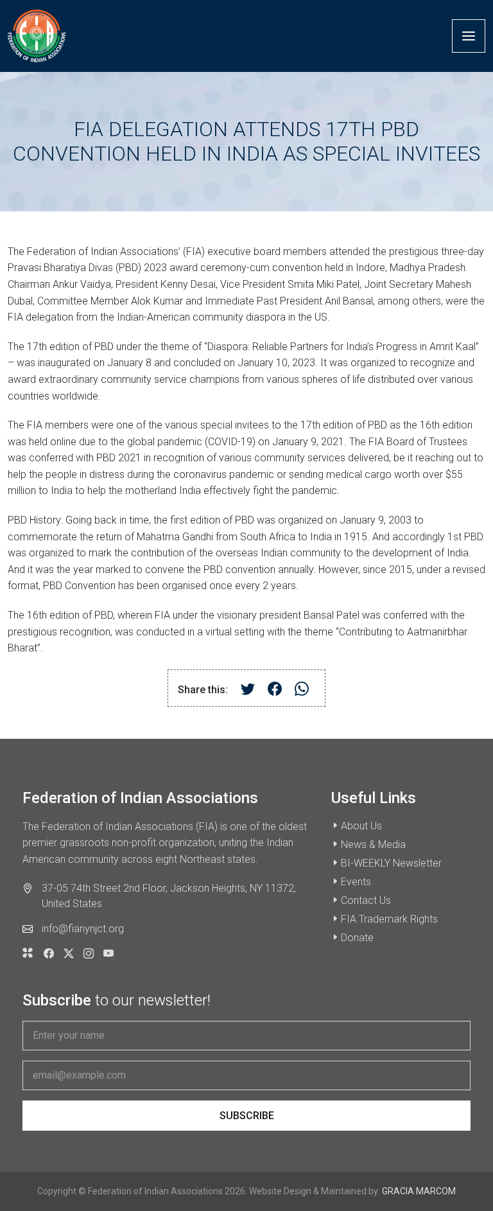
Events (356, 882)
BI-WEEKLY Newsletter (391, 863)
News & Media (373, 844)
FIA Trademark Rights (389, 919)
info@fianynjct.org (83, 929)
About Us (361, 826)
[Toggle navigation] (468, 36)
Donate (357, 938)
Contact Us (366, 900)
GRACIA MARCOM (419, 1191)
